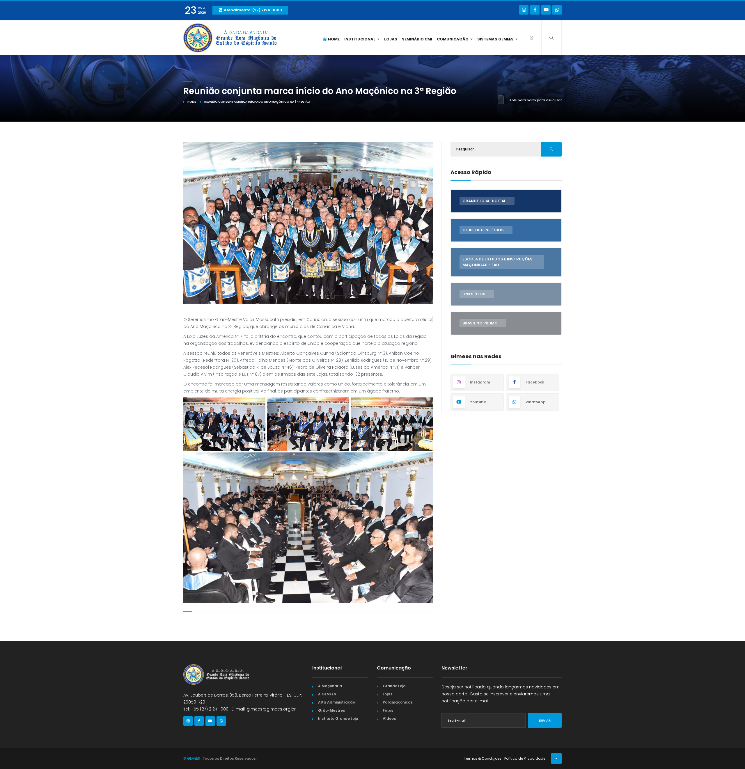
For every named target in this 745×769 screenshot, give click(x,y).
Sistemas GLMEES (496, 39)
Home (333, 39)
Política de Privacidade (524, 758)
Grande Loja (394, 685)
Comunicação (453, 39)
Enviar (545, 720)
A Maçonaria (330, 685)
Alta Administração (336, 702)
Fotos (388, 710)
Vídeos (389, 718)
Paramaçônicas (398, 702)
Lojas (390, 39)
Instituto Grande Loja (338, 718)
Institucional (360, 39)
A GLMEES (327, 694)
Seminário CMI (417, 39)
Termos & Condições (482, 758)
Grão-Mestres (331, 710)
